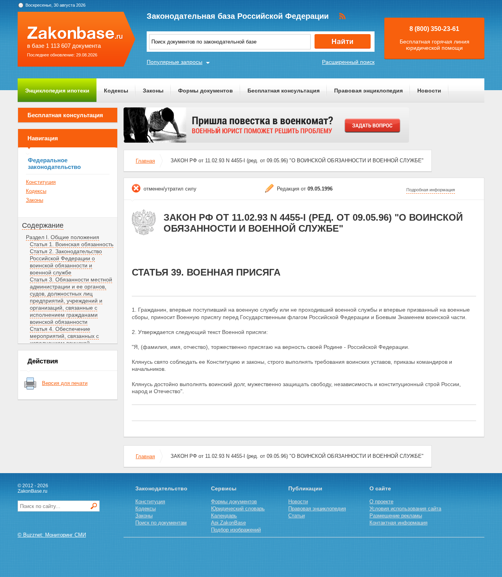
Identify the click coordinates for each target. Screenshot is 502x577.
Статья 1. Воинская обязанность (71, 244)
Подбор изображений (236, 530)
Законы (153, 90)
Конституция (41, 182)
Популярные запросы (174, 62)
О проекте (381, 501)
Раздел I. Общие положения (62, 237)
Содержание (43, 225)
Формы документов (205, 90)
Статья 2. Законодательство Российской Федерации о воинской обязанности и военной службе (66, 262)
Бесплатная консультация (283, 90)
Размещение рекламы (395, 516)
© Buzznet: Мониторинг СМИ (52, 535)
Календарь (224, 516)
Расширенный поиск (348, 62)
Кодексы (116, 90)
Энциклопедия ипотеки (57, 90)
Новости (429, 90)
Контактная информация (398, 523)
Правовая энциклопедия (368, 90)
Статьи (296, 516)
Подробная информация (430, 189)
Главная (145, 161)
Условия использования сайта (405, 509)
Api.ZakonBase (228, 523)
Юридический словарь (238, 509)
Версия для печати (64, 383)
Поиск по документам (161, 523)
